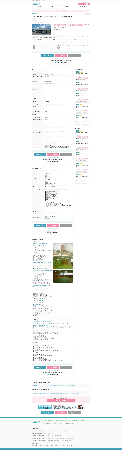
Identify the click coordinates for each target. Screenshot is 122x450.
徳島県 (63, 438)
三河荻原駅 (47, 385)
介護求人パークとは (54, 6)
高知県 (72, 438)
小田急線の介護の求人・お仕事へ (49, 445)
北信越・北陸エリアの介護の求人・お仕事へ (39, 433)
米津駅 (65, 385)
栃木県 (52, 431)
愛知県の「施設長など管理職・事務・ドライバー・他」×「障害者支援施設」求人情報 (66, 393)
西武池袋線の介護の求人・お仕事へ (37, 445)
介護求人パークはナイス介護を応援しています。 (66, 423)
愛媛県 (69, 438)
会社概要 (45, 420)
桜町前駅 (68, 385)
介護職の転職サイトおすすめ (46, 421)
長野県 (60, 433)
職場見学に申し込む (48, 55)
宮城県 (58, 430)
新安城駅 (51, 385)
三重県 (60, 435)
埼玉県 (58, 431)
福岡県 (49, 440)
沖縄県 (70, 440)
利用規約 (73, 420)
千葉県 (60, 431)
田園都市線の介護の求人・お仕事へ (60, 445)
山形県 (63, 430)
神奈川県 (66, 431)
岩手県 (55, 430)
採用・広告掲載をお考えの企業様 (53, 420)
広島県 (58, 438)
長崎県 (55, 440)
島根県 (52, 438)
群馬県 (55, 431)
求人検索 (39, 6)
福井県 (58, 433)
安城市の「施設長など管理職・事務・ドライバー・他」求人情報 (43, 393)
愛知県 (58, 435)
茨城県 (49, 431)
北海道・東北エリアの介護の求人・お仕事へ (39, 430)
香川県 (66, 438)
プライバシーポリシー (68, 420)
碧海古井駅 (61, 385)
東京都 (63, 431)
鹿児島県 (66, 440)
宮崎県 (63, 440)
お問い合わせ (61, 420)
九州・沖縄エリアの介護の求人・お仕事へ (38, 440)
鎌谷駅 (44, 385)
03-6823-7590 (62, 62)
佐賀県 (52, 440)
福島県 (66, 430)
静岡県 (55, 435)
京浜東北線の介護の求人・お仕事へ (72, 445)
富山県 (52, 433)
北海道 (49, 430)
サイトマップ (78, 420)
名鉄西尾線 (35, 385)
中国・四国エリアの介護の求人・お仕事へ (38, 438)
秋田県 (60, 430)
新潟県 (49, 433)
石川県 (55, 433)
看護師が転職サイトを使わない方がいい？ (58, 421)
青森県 (52, 430)
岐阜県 (52, 435)
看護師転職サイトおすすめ (85, 420)
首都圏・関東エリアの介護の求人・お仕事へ (39, 431)
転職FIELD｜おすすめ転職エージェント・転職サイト (50, 423)
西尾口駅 (71, 385)
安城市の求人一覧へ (86, 125)
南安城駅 (57, 385)
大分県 (60, 440)
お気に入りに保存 (74, 55)
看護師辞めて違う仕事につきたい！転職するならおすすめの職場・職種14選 (77, 421)
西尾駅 (74, 385)
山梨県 (49, 435)
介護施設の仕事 (82, 6)
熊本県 (58, 440)
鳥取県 (49, 438)
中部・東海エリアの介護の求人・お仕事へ (38, 435)
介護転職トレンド (68, 6)
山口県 (60, 438)
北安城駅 (54, 385)
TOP (42, 420)
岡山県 (55, 438)
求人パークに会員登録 (61, 400)
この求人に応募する (61, 55)
